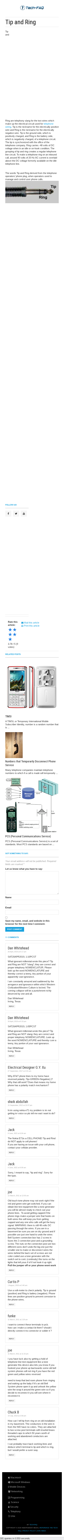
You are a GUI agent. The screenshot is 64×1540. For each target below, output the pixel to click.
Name (8, 897)
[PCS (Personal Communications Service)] (32, 805)
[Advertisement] (34, 50)
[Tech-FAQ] (32, 7)
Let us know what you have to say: (24, 869)
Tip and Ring (20, 22)
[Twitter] (16, 514)
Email (8, 907)
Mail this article (31, 622)
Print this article (31, 625)
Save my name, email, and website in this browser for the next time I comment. (27, 922)
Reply (11, 1006)
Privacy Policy (29, 1531)
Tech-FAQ (33, 1525)
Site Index (41, 1531)
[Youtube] (24, 514)
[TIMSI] (32, 686)
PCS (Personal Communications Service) (28, 836)
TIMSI (8, 716)
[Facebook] (8, 514)
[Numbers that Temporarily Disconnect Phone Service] (32, 745)
